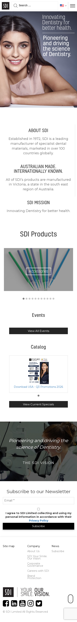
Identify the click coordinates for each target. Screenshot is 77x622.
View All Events (38, 331)
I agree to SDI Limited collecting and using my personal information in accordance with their (38, 516)
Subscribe (58, 551)
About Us (33, 551)
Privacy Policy (38, 520)
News (55, 546)
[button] (23, 299)
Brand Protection (34, 577)
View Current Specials (38, 404)
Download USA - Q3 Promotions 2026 (38, 387)
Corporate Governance (35, 564)
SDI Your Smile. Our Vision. (37, 557)
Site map (9, 546)
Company (33, 546)
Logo (5, 6)
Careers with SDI (38, 571)
